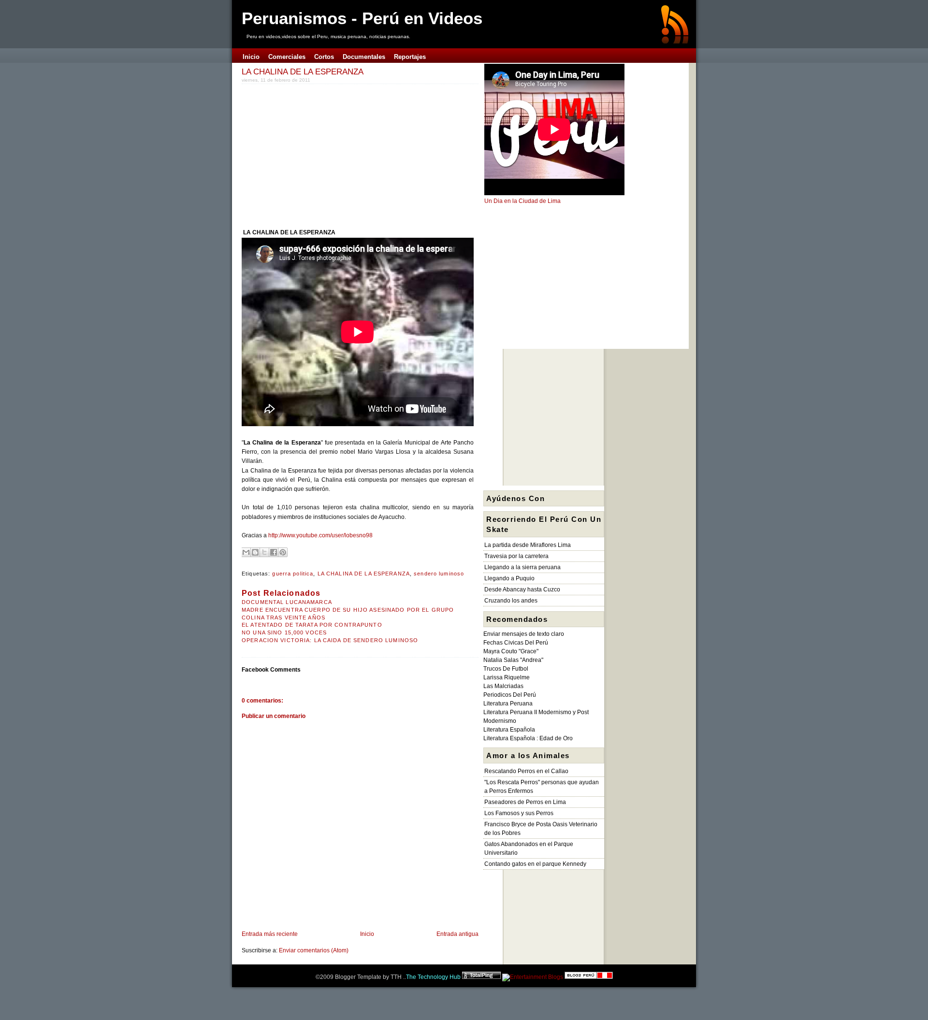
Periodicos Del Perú (509, 694)
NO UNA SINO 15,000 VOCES (284, 632)
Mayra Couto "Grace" (510, 651)
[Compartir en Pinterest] (283, 552)
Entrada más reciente (270, 934)
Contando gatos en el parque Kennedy (535, 864)
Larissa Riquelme (506, 677)
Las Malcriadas (503, 686)
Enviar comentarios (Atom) (313, 950)
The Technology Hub (433, 977)
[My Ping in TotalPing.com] (481, 977)
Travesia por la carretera (516, 556)
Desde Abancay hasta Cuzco (522, 589)
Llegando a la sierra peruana (522, 567)
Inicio (367, 934)
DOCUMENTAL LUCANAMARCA (287, 602)
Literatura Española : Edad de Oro (528, 738)
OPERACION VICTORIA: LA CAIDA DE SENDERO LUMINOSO (330, 640)
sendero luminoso (439, 573)
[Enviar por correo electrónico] (246, 552)
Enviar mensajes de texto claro (523, 634)
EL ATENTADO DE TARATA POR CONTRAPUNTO (312, 625)
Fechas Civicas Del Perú (515, 642)
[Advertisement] (323, 154)
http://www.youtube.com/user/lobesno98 (320, 535)
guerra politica (292, 573)
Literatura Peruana (508, 703)
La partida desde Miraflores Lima (527, 545)
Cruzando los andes (510, 600)
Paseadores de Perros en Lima (525, 802)
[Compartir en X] (264, 552)
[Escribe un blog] (255, 552)
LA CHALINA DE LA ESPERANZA (302, 71)
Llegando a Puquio (509, 578)
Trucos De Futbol (505, 668)
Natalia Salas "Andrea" (513, 660)
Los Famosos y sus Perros (518, 813)
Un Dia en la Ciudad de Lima (522, 201)
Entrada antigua (457, 934)
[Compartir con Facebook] (273, 552)
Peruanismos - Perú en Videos (362, 18)
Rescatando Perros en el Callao (526, 771)
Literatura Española (509, 729)
